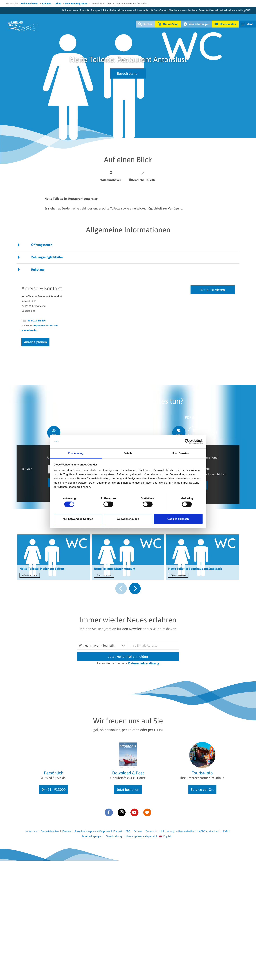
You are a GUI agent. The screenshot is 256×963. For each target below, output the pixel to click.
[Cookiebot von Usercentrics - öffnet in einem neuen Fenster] (187, 441)
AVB (225, 831)
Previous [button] (121, 588)
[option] (54, 557)
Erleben (46, 3)
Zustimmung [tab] (76, 453)
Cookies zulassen (178, 518)
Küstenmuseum (126, 10)
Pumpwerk (97, 10)
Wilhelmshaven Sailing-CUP (235, 10)
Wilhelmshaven (29, 3)
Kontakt (117, 831)
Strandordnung (114, 836)
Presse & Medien (50, 831)
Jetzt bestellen (128, 789)
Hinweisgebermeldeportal (140, 836)
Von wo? (26, 468)
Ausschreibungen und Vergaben (92, 831)
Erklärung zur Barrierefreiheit (179, 831)
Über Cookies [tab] (180, 453)
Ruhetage (38, 269)
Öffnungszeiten (41, 245)
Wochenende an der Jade (183, 10)
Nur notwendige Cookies (78, 518)
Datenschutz (153, 831)
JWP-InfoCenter (158, 10)
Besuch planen (128, 73)
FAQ (128, 831)
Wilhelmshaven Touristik (75, 10)
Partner (138, 831)
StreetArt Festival (208, 10)
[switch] (108, 504)
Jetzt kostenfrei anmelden (128, 656)
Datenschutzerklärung (143, 663)
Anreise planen (35, 342)
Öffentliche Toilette (29, 575)
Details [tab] (128, 453)
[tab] (53, 432)
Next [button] (135, 588)
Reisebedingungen (92, 836)
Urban (58, 3)
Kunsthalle (142, 10)
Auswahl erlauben (128, 518)
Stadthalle (110, 10)
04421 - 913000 (54, 789)
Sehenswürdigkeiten (76, 3)
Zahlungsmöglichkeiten (47, 257)
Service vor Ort (202, 789)
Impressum (31, 831)
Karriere (66, 831)
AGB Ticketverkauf (209, 831)
